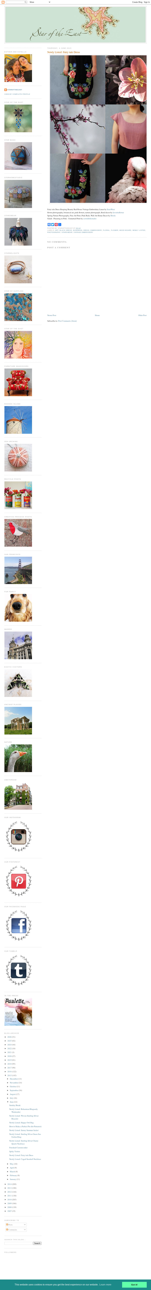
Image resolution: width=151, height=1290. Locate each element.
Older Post (142, 315)
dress (86, 230)
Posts (10, 1224)
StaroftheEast (14, 90)
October (13, 1086)
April (12, 1167)
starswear (67, 232)
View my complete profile (17, 94)
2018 (10, 1063)
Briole (113, 215)
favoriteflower (118, 212)
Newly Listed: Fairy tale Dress (63, 52)
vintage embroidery (83, 232)
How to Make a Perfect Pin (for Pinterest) (25, 1126)
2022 (10, 1048)
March (12, 1171)
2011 (10, 1195)
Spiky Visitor (14, 1151)
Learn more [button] (105, 1284)
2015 (10, 1075)
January (13, 1179)
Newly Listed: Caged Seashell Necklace (25, 1159)
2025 (10, 1040)
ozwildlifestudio (89, 218)
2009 (10, 1203)
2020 (10, 1056)
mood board (125, 230)
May (12, 1163)
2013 (10, 1188)
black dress (66, 230)
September (14, 1090)
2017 (10, 1067)
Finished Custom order (18, 1147)
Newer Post (51, 315)
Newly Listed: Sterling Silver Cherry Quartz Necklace (23, 1142)
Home (97, 315)
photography (53, 232)
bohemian (77, 230)
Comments (12, 1229)
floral (106, 230)
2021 (10, 1052)
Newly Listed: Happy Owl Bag (21, 1122)
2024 (10, 1044)
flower (114, 230)
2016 (10, 1071)
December (14, 1078)
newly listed (139, 230)
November (14, 1082)
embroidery (96, 230)
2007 (10, 1211)
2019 (10, 1060)
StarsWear (111, 209)
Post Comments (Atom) (67, 321)
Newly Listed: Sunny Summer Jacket (23, 1130)
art (56, 230)
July (12, 1098)
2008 (10, 1207)
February (13, 1175)
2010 (10, 1199)
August (13, 1094)
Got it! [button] (134, 1284)
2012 (10, 1191)
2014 (10, 1184)
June (12, 1101)
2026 (10, 1037)
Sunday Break (14, 1105)
